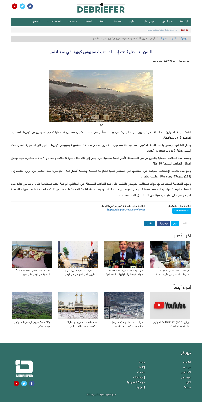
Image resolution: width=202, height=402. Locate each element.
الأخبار (174, 38)
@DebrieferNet (181, 211)
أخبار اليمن (167, 22)
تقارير (132, 22)
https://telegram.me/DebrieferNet (126, 209)
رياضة (103, 22)
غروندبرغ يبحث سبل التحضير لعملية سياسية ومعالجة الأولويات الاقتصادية (145, 30)
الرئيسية (184, 22)
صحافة (118, 22)
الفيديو (36, 22)
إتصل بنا (141, 387)
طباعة (185, 223)
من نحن (187, 367)
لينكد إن (149, 223)
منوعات (72, 22)
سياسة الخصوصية (136, 382)
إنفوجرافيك (54, 22)
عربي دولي (148, 22)
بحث (15, 13)
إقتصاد (88, 22)
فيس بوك (163, 223)
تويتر (175, 223)
